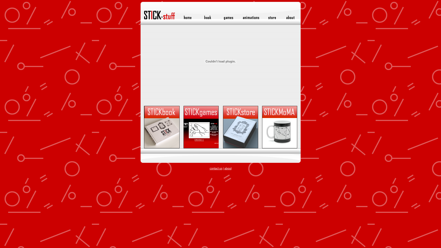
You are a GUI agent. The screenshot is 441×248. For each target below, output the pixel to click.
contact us (216, 168)
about (228, 168)
